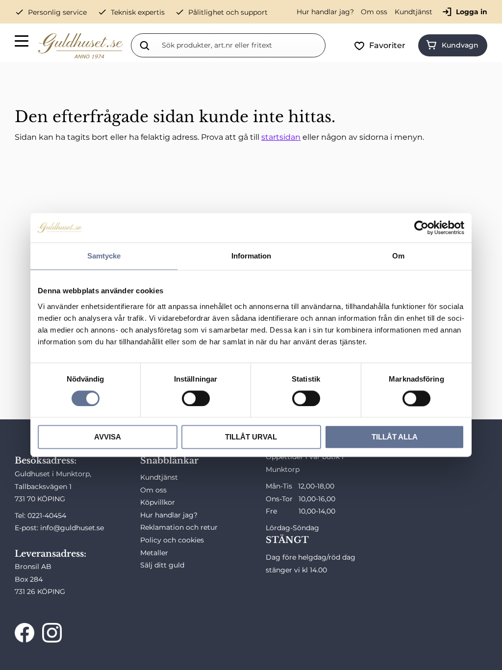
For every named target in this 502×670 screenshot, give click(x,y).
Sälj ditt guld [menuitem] (162, 565)
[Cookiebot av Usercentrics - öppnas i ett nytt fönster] (421, 227)
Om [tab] (398, 256)
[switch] (196, 398)
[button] (22, 42)
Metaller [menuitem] (154, 552)
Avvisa (107, 437)
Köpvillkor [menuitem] (157, 502)
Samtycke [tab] (104, 256)
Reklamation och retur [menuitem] (179, 527)
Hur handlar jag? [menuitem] (325, 11)
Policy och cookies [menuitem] (172, 540)
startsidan (281, 137)
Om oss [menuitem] (374, 11)
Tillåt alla (395, 437)
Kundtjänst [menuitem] (413, 11)
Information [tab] (251, 256)
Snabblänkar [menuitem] (169, 460)
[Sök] (144, 45)
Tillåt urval (251, 437)
